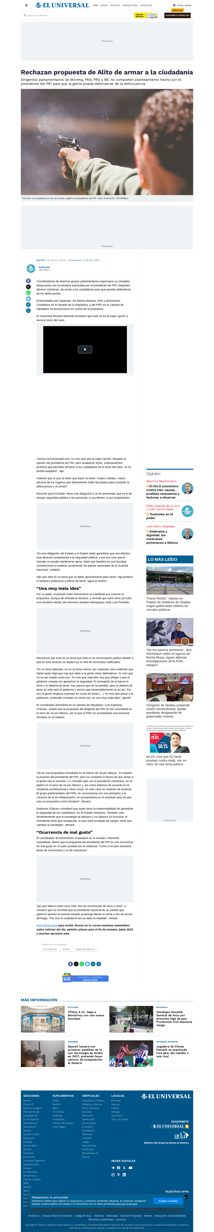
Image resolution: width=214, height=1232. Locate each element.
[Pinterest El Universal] (118, 1174)
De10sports (88, 1130)
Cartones (28, 1153)
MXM (95, 5)
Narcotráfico (30, 1145)
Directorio (34, 1215)
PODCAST (115, 5)
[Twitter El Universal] (124, 1168)
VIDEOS (104, 5)
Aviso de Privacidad (130, 1215)
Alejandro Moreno (85, 949)
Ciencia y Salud (32, 1179)
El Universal (50, 949)
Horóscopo (88, 1149)
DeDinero (87, 1134)
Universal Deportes (34, 1160)
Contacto (121, 1219)
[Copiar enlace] (28, 304)
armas (66, 949)
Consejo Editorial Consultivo (57, 1215)
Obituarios (88, 1115)
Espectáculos (31, 1164)
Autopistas (59, 1119)
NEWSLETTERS (130, 5)
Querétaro (117, 1115)
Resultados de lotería (90, 1155)
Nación (41, 260)
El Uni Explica (31, 1119)
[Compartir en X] (28, 286)
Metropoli (28, 1138)
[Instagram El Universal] (113, 1174)
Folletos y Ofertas (92, 1104)
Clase (56, 1100)
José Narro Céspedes (160, 526)
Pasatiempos (89, 1145)
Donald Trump (31, 1134)
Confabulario (30, 1172)
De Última (58, 1112)
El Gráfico (87, 1127)
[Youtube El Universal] (130, 1168)
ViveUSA (86, 1138)
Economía (28, 1157)
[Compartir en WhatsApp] (28, 292)
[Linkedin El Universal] (124, 1174)
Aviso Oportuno (90, 1108)
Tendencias (29, 1175)
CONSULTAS (146, 5)
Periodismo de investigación (31, 1114)
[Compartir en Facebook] (28, 281)
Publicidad (112, 1215)
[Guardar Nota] (28, 310)
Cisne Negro (59, 1127)
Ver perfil (44, 270)
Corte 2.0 (28, 1104)
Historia (148, 1215)
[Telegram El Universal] (113, 1168)
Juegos (86, 1142)
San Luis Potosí (119, 1119)
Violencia (99, 1215)
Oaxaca (115, 1104)
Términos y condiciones (100, 1219)
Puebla (115, 1108)
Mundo (27, 1130)
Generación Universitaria (89, 1121)
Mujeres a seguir (32, 1108)
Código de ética (83, 1215)
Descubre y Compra (93, 1100)
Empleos (87, 1112)
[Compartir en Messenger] (28, 298)
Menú (26, 1190)
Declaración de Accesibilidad (169, 1215)
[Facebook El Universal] (118, 1168)
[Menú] (26, 5)
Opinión (153, 473)
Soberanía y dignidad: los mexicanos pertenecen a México (162, 537)
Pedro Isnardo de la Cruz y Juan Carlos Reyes (163, 507)
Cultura (27, 1168)
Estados (27, 1142)
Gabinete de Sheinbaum (30, 1125)
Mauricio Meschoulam (161, 481)
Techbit (27, 1187)
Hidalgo (115, 1112)
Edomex (115, 1100)
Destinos (57, 1115)
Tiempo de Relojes (63, 1123)
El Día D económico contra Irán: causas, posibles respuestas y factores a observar (163, 491)
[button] (177, 15)
